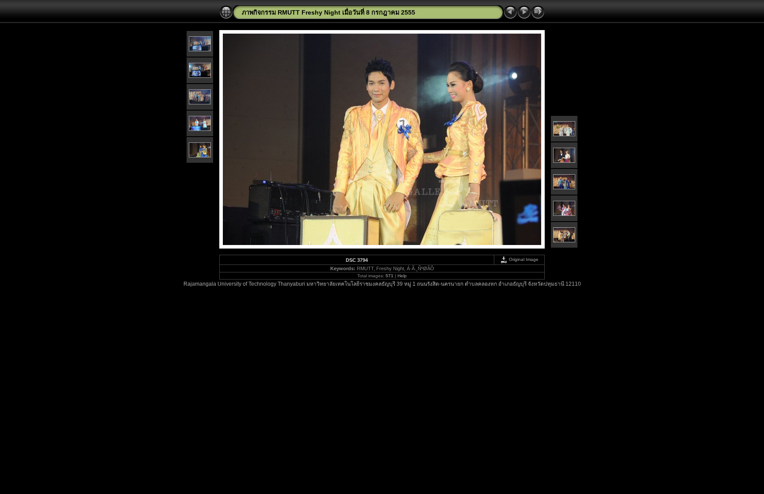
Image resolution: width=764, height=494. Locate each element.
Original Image (523, 259)
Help (402, 275)
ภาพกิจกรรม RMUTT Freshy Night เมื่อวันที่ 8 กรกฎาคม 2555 (328, 12)
